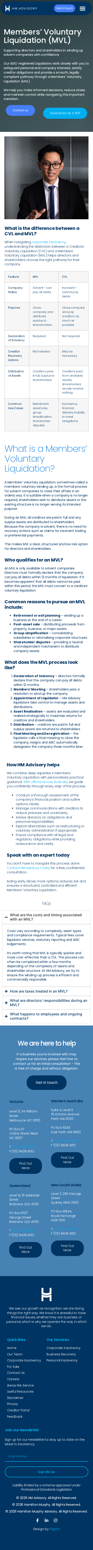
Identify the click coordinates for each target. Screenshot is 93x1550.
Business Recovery (61, 1354)
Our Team (15, 1354)
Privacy (12, 1404)
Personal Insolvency (62, 1360)
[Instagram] (55, 1520)
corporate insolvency (49, 242)
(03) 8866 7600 (23, 1146)
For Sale (13, 1366)
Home (11, 1348)
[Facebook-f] (37, 1520)
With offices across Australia (45, 782)
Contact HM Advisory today (28, 868)
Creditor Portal (18, 1410)
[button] (82, 8)
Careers (13, 1379)
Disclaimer (15, 1398)
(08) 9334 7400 (65, 1141)
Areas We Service (20, 1385)
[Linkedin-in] (46, 1520)
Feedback (15, 1416)
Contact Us (16, 1373)
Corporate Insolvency (24, 1360)
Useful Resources (20, 1391)
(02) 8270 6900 (65, 1229)
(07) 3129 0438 (22, 1230)
